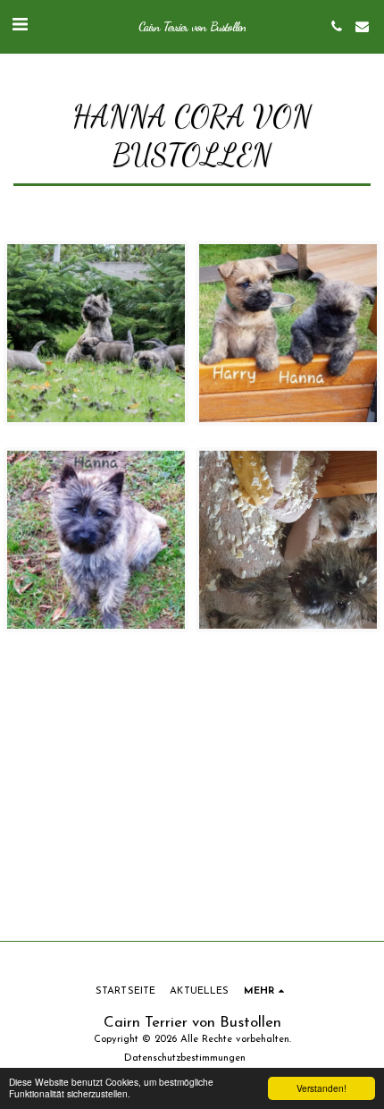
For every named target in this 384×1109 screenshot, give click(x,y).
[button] (19, 26)
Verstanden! (321, 1088)
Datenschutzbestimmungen (185, 1058)
